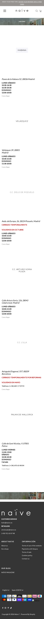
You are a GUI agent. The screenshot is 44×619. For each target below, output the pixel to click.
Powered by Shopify (28, 614)
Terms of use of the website (32, 546)
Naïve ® (17, 614)
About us (4, 546)
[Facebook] (3, 608)
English (5, 590)
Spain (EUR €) (17, 590)
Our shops (5, 549)
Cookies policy (27, 555)
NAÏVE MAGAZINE (7, 572)
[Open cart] (40, 11)
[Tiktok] (11, 608)
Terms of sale (26, 552)
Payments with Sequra (30, 549)
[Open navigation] (6, 11)
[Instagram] (5, 608)
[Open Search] (36, 11)
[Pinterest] (8, 608)
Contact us (25, 559)
